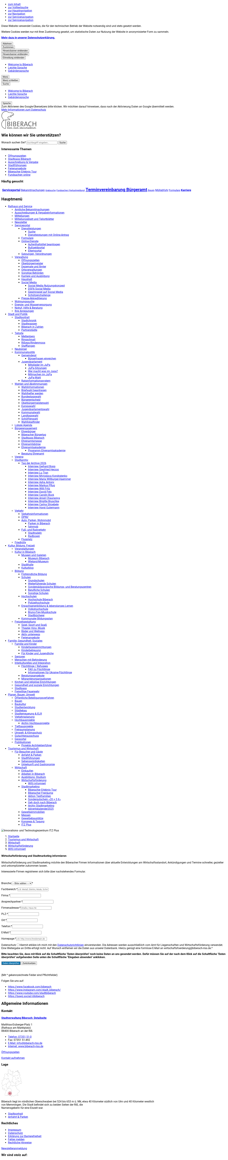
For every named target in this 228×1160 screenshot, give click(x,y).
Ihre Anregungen (24, 311)
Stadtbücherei (36, 615)
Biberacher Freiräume (40, 793)
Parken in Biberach (39, 523)
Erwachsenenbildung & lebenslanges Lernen (47, 605)
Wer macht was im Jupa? (43, 371)
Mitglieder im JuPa (39, 364)
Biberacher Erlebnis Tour (42, 789)
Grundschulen (36, 580)
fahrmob (33, 526)
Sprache (7, 103)
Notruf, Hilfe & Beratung (29, 307)
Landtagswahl (29, 415)
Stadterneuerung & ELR (28, 713)
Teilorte (19, 333)
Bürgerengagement (26, 428)
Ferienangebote (30, 637)
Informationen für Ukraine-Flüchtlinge (50, 672)
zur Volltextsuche (18, 7)
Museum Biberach (38, 558)
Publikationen (23, 742)
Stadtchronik (28, 320)
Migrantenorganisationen (36, 678)
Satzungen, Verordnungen (36, 253)
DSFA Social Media (39, 288)
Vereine (19, 456)
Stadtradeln (35, 533)
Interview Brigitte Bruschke (43, 501)
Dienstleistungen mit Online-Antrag (48, 234)
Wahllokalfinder (30, 422)
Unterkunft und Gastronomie (38, 764)
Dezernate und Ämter (33, 266)
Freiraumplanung (25, 729)
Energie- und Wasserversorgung (33, 304)
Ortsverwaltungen (31, 269)
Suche (31, 231)
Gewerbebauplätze (32, 818)
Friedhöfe (20, 542)
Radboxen (34, 536)
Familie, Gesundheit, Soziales (25, 640)
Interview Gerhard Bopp (41, 466)
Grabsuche (50, 190)
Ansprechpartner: (12, 901)
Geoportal (20, 739)
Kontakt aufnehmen (13, 1058)
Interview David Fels (40, 491)
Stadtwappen (29, 323)
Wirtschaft (21, 767)
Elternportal (35, 250)
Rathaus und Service (20, 206)
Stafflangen (28, 345)
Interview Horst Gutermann (43, 507)
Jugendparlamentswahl (35, 409)
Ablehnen (7, 43)
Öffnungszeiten (30, 260)
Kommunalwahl (30, 412)
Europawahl (28, 406)
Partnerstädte (29, 330)
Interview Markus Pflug (41, 485)
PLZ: (4, 914)
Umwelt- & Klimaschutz (28, 732)
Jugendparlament (31, 361)
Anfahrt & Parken (31, 754)
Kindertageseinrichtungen (36, 647)
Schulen (26, 577)
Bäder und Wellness (33, 631)
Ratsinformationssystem (35, 380)
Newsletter (21, 222)
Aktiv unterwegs (30, 634)
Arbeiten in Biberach (33, 774)
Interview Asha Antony (41, 482)
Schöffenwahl (29, 418)
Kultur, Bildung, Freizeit (21, 545)
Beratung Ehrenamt (32, 453)
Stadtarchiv (21, 460)
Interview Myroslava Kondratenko (47, 475)
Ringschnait (28, 339)
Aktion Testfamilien (39, 796)
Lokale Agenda (23, 425)
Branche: (6, 883)
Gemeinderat (28, 355)
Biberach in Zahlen (32, 326)
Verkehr (19, 510)
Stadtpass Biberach (32, 437)
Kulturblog (27, 567)
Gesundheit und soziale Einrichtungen (37, 685)
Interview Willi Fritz (39, 488)
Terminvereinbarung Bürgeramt (116, 189)
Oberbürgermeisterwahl (35, 403)
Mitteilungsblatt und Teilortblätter (34, 219)
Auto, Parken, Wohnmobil (36, 520)
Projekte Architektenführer (36, 745)
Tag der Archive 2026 (33, 463)
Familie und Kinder (26, 644)
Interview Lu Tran (38, 472)
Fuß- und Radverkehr (33, 529)
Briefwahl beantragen (34, 390)
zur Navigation (16, 13)
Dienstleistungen (31, 228)
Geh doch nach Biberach (42, 802)
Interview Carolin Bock (41, 494)
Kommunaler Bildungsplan (37, 618)
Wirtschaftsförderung (33, 780)
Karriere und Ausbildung (35, 276)
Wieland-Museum (38, 561)
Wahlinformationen (32, 387)
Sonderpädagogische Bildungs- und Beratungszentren (59, 586)
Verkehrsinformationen (34, 513)
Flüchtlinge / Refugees (34, 666)
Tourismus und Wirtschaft (23, 748)
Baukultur (20, 704)
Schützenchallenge (39, 295)
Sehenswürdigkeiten (33, 761)
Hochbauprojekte (25, 720)
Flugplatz (26, 539)
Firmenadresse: (11, 907)
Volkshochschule (38, 609)
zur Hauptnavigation (20, 10)
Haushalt (26, 279)
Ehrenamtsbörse (31, 444)
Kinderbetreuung (31, 650)
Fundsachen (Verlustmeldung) (70, 190)
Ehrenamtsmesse (31, 441)
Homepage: (8, 938)
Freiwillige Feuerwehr (27, 691)
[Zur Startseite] (18, 128)
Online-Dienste (29, 241)
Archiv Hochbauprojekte (35, 723)
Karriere (186, 190)
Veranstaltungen (24, 548)
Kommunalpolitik (25, 352)
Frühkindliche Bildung (34, 574)
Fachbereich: (9, 889)
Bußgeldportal (36, 247)
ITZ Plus (26, 824)
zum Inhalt (14, 4)
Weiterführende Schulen (42, 583)
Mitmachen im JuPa (40, 374)
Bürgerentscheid (30, 399)
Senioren (20, 656)
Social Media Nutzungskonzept (46, 285)
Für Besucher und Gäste (29, 751)
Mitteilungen (22, 215)
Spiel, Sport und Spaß (34, 624)
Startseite (13, 836)
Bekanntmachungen (33, 190)
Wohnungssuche (24, 301)
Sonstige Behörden (32, 273)
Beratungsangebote (32, 675)
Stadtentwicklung (25, 707)
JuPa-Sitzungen (37, 368)
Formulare (174, 190)
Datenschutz (8, 945)
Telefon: (6, 926)
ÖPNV (24, 517)
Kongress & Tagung (32, 821)
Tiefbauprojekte (24, 726)
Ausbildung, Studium (33, 777)
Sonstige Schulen (38, 593)
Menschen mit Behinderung (31, 659)
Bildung (19, 571)
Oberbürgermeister (32, 263)
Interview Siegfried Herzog (43, 469)
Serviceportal (11, 190)
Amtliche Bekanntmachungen (32, 209)
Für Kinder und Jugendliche (37, 653)
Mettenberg (28, 336)
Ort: (4, 920)
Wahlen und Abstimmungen (31, 383)
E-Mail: (6, 932)
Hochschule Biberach (40, 599)
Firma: (5, 895)
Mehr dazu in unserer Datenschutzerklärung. (28, 37)
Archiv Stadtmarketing (41, 805)
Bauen (151, 190)
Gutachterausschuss (27, 735)
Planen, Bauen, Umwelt (21, 694)
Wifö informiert (37, 783)
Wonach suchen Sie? (13, 142)
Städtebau (21, 710)
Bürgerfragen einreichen (42, 358)
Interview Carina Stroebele (43, 504)
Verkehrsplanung (25, 716)
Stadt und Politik (18, 314)
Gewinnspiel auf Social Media (45, 292)
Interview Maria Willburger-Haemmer (49, 479)
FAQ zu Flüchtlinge (39, 669)
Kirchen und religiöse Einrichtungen (35, 682)
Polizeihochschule (38, 602)
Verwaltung (21, 257)
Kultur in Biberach (25, 552)
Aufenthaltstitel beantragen (44, 244)
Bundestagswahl (31, 396)
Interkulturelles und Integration (32, 663)
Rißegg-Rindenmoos (33, 342)
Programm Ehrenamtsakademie (46, 450)
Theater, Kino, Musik (33, 628)
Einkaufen (27, 770)
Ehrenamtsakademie (33, 447)
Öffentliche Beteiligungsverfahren (34, 697)
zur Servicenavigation (20, 17)
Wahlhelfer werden (32, 393)
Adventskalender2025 (41, 808)
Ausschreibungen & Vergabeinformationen (39, 212)
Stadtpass (21, 688)
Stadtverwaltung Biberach (24, 1017)
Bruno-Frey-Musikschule (42, 612)
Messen (26, 815)
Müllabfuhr (161, 190)
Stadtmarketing (30, 786)
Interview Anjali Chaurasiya (44, 498)
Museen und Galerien (33, 555)
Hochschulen (29, 596)
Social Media (29, 282)
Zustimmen (8, 47)
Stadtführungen (30, 758)
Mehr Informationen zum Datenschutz (23, 109)
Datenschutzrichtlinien (70, 945)
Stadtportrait (22, 317)
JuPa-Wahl (34, 377)
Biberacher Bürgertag (33, 434)
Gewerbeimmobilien (33, 812)
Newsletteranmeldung (14, 1148)
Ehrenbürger (28, 431)
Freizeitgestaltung (25, 621)
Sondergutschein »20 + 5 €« (44, 799)
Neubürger (21, 349)
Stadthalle (27, 564)
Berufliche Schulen (39, 590)
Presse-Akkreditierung (34, 298)
